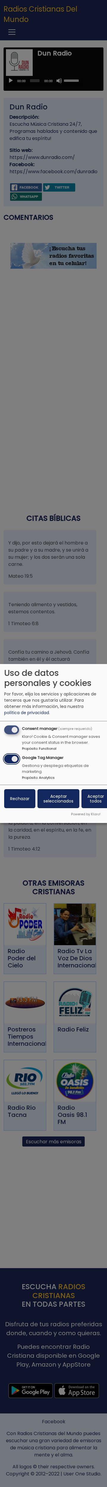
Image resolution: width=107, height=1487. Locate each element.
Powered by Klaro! (85, 814)
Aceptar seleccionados (58, 798)
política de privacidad (26, 713)
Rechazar (19, 799)
